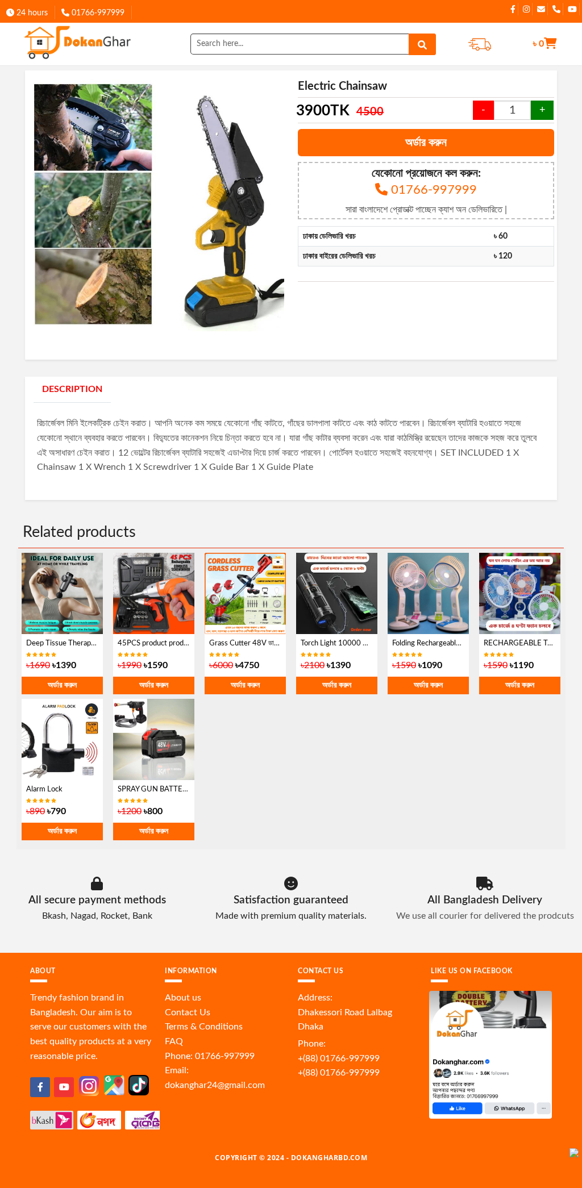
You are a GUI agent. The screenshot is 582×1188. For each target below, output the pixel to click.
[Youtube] (64, 1087)
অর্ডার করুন (426, 142)
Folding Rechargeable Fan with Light (449, 643)
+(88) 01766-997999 (339, 1058)
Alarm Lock (44, 789)
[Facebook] (40, 1087)
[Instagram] (89, 1085)
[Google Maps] (114, 1084)
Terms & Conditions (204, 1026)
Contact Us (187, 1012)
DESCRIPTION (72, 389)
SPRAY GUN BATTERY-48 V (164, 789)
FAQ (174, 1041)
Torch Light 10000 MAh (340, 643)
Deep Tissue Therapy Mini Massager (85, 643)
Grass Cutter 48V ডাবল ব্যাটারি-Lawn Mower (276, 643)
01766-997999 (96, 13)
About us (183, 997)
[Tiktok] (138, 1084)
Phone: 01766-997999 (210, 1056)
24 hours (31, 13)
